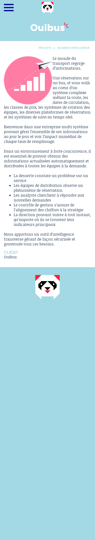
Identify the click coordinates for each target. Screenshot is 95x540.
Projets (45, 47)
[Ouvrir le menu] (9, 7)
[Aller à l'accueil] (47, 12)
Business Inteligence (73, 47)
